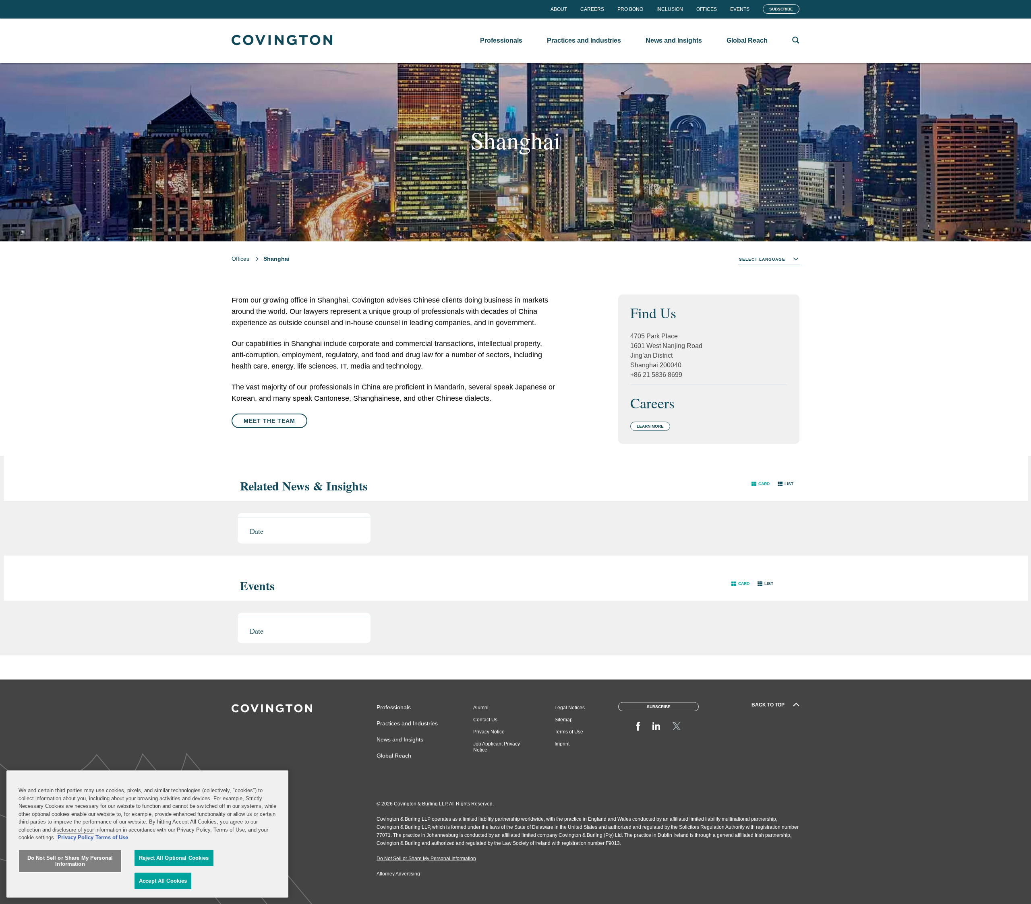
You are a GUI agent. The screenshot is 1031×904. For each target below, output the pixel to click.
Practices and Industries (407, 723)
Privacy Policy (75, 837)
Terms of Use (569, 732)
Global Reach (394, 755)
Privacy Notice (489, 732)
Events (739, 9)
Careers (592, 9)
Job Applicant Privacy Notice (496, 747)
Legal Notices (570, 707)
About (559, 9)
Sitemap (564, 720)
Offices (706, 9)
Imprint (562, 744)
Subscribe (781, 9)
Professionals (394, 707)
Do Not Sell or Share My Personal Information (70, 861)
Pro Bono (630, 9)
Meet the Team (269, 421)
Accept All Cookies (163, 881)
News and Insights (400, 739)
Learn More (650, 426)
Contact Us (485, 720)
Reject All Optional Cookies (174, 858)
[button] (761, 483)
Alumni (481, 707)
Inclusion (669, 9)
